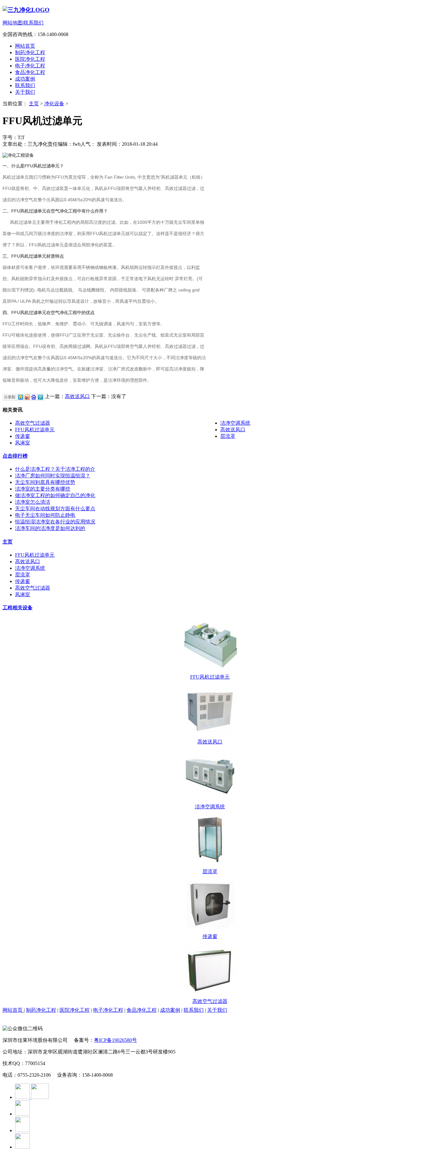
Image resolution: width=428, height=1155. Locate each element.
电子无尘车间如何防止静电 (45, 515)
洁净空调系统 (235, 423)
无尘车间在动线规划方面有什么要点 (55, 508)
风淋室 (22, 442)
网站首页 (25, 46)
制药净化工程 (30, 52)
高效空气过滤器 (32, 423)
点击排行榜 (15, 456)
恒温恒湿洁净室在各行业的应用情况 (55, 521)
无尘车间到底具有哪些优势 (45, 482)
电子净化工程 (30, 65)
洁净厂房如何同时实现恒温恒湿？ (52, 475)
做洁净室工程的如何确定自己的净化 (55, 495)
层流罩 (227, 436)
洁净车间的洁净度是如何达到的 (50, 528)
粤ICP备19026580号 (115, 1040)
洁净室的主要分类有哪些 (42, 488)
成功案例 (25, 78)
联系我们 (33, 22)
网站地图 (13, 22)
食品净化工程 (30, 72)
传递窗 (22, 436)
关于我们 (25, 92)
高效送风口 (77, 396)
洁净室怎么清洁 (32, 502)
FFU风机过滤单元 (35, 429)
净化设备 (54, 103)
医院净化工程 (30, 59)
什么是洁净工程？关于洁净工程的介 (55, 469)
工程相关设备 (18, 607)
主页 (34, 103)
